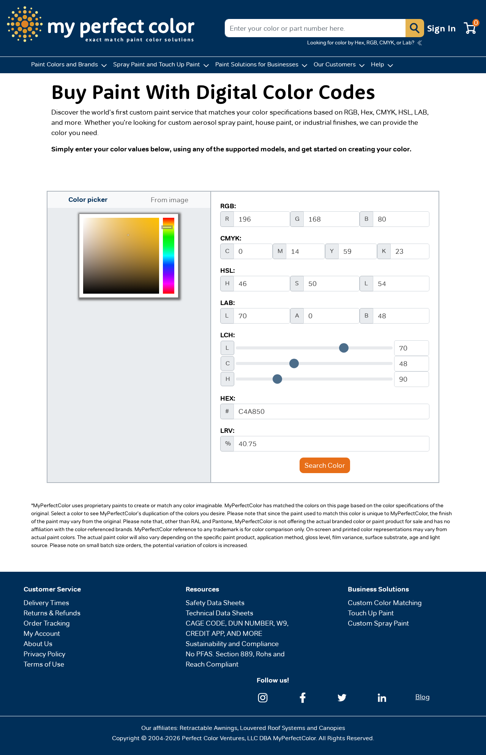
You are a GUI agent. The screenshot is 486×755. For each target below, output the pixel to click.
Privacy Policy (44, 654)
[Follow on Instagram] (263, 697)
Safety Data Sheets (215, 603)
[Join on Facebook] (303, 697)
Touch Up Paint (371, 613)
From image (169, 200)
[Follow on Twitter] (342, 697)
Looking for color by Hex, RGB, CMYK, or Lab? (360, 42)
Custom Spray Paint (378, 623)
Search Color (325, 465)
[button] (414, 28)
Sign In (441, 28)
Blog (422, 697)
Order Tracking (47, 623)
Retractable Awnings (208, 727)
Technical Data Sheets (219, 613)
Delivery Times (46, 603)
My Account (42, 633)
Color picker (87, 199)
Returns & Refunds (52, 613)
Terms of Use (44, 664)
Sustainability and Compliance (232, 644)
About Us (38, 644)
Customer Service (52, 589)
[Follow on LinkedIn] (382, 697)
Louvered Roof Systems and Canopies (292, 727)
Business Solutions (378, 589)
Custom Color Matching (385, 603)
